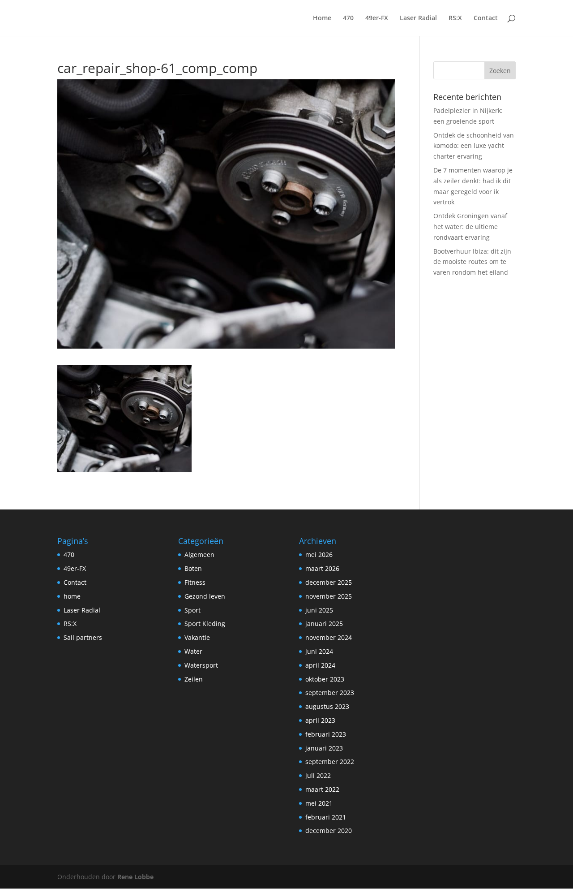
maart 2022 (322, 789)
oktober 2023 (324, 679)
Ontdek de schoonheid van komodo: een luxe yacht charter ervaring (473, 146)
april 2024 (320, 665)
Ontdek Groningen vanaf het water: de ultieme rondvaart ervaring (470, 226)
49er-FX (376, 18)
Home (322, 18)
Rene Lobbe (135, 876)
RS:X (455, 18)
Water (193, 651)
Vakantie (197, 637)
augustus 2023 (327, 706)
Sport (192, 610)
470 (348, 18)
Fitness (194, 582)
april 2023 (320, 720)
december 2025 (328, 582)
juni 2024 (319, 651)
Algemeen (199, 554)
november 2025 (328, 596)
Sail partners (83, 637)
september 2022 (329, 761)
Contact (486, 18)
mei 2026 (319, 554)
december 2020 (328, 830)
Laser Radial (418, 18)
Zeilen (193, 679)
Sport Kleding (204, 623)
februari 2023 (325, 734)
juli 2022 (318, 775)
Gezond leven (204, 596)
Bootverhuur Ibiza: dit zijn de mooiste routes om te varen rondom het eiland (472, 262)
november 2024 (328, 637)
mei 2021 (319, 803)
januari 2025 (324, 623)
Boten (193, 568)
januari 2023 (324, 748)
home (72, 596)
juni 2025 (319, 610)
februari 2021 (325, 817)
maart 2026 (322, 568)
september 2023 (329, 692)
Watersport (201, 665)
